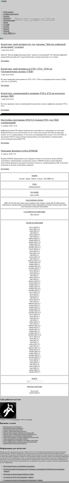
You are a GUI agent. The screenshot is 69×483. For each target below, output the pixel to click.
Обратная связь (9, 20)
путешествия (26, 205)
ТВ (54, 203)
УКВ (57, 203)
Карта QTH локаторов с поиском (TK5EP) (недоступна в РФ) (21, 437)
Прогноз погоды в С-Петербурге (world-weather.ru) (17, 436)
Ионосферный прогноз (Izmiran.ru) (13, 428)
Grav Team (29, 419)
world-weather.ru (34, 393)
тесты (23, 206)
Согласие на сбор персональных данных (18, 477)
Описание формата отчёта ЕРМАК (19, 150)
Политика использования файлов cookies (18, 474)
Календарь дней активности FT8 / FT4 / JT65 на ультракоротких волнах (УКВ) (26, 70)
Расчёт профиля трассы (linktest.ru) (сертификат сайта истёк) (20, 440)
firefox (22, 203)
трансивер (28, 206)
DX (12, 203)
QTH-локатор (8, 12)
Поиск (5, 22)
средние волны (57, 205)
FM (15, 203)
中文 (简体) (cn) (9, 33)
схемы (65, 205)
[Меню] (0, 8)
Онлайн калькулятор (11, 14)
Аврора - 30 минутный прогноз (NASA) (14, 431)
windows (42, 203)
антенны (62, 203)
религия (33, 205)
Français (6, 31)
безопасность (6, 205)
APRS (6, 203)
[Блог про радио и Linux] (34, 3)
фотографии (44, 206)
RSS (37, 195)
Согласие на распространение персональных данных (23, 480)
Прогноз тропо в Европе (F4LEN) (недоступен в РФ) (18, 433)
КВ (52, 203)
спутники (49, 205)
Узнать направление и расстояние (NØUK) (15, 439)
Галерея (6, 16)
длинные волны (16, 205)
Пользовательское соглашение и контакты (18, 466)
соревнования (40, 205)
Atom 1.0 (33, 195)
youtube (48, 203)
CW (9, 203)
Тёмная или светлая (34, 187)
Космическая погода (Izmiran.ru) (12, 426)
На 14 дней (34, 391)
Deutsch (6, 29)
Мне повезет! (34, 214)
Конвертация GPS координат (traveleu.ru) (15, 443)
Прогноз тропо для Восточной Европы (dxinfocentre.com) (19, 434)
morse (27, 203)
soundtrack (32, 203)
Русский (6, 25)
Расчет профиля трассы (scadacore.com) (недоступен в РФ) (20, 442)
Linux (18, 203)
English (6, 27)
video (37, 203)
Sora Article (16, 419)
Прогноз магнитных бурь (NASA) (13, 430)
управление (36, 206)
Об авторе (7, 18)
